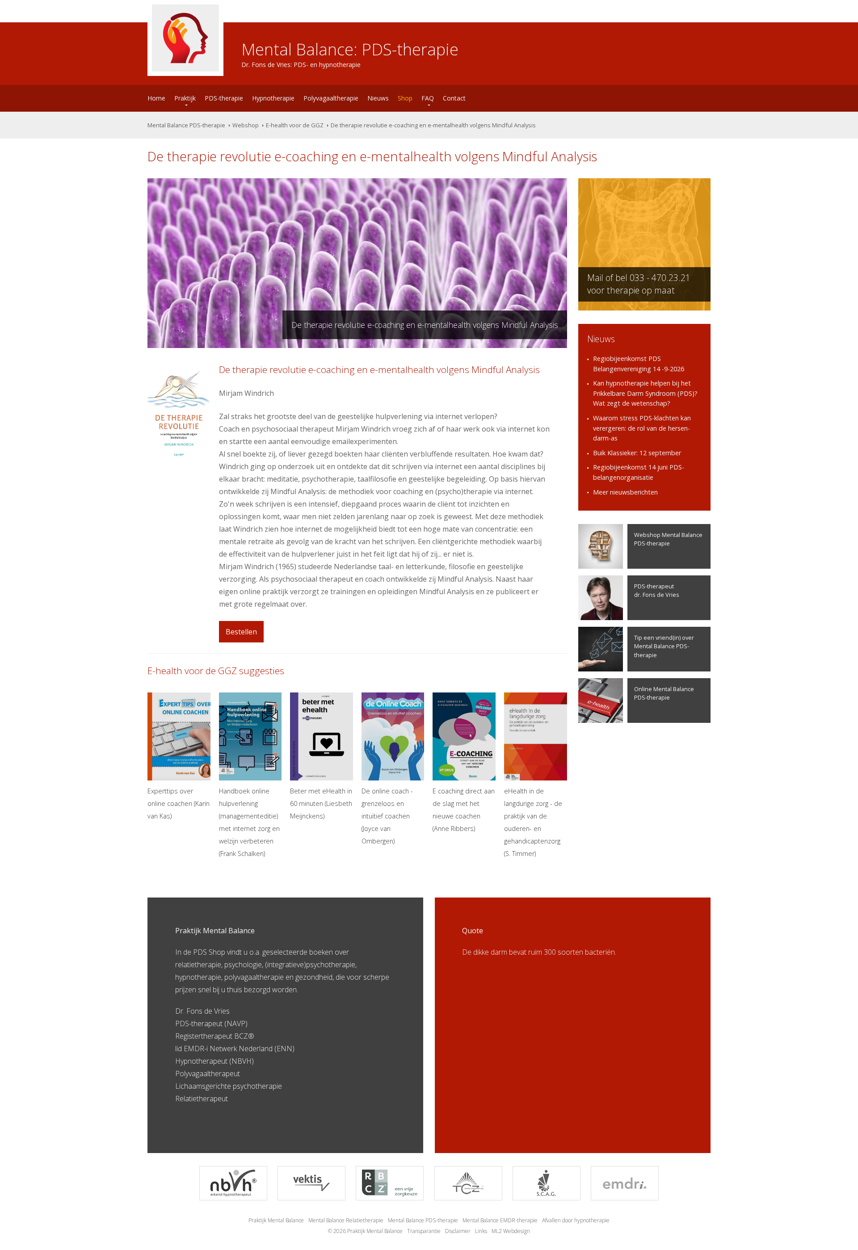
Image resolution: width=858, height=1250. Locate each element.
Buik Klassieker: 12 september (637, 453)
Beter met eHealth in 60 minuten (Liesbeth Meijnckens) (321, 803)
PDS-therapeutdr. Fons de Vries (656, 590)
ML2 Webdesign (511, 1231)
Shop (405, 98)
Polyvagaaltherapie (330, 98)
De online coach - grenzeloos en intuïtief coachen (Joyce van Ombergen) (387, 816)
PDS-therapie (224, 98)
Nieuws (378, 98)
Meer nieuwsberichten (625, 492)
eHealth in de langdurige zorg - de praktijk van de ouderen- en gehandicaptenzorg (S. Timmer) (533, 822)
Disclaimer (458, 1231)
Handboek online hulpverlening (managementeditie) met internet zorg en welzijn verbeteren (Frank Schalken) (249, 822)
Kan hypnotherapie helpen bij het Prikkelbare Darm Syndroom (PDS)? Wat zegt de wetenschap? (645, 393)
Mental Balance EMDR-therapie (500, 1220)
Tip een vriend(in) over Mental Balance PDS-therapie (664, 646)
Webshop (245, 125)
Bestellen (241, 632)
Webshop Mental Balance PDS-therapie (668, 539)
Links (481, 1231)
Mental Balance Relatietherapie (345, 1220)
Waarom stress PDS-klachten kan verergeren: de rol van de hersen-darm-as (642, 428)
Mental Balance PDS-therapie (186, 125)
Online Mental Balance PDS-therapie (664, 693)
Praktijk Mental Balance (276, 1220)
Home (156, 98)
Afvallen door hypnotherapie (576, 1220)
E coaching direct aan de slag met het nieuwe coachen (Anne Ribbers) (464, 810)
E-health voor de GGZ (295, 125)
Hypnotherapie (273, 98)
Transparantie (424, 1231)
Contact (454, 98)
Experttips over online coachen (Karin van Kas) (178, 803)
